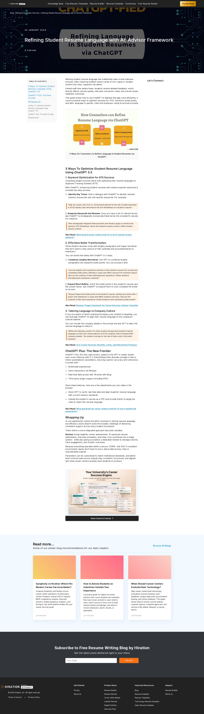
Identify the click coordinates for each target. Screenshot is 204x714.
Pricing (76, 690)
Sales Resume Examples (144, 705)
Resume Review (110, 694)
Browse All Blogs (162, 545)
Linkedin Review (110, 701)
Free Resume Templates (76, 4)
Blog (136, 690)
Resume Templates (142, 698)
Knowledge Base (55, 4)
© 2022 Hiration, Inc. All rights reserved (24, 692)
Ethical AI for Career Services (27, 13)
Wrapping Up (34, 102)
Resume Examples (114, 4)
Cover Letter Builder (112, 698)
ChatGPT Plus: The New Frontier (39, 96)
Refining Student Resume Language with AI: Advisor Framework (66, 13)
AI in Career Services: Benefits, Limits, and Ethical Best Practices (106, 345)
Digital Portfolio (110, 705)
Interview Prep (110, 709)
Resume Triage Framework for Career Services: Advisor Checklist (107, 305)
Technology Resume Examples (147, 701)
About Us (77, 694)
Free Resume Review (147, 4)
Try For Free (188, 3)
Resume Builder (97, 4)
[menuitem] (55, 4)
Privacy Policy (34, 697)
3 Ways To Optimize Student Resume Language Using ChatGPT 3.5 (41, 89)
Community (130, 4)
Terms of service (15, 697)
